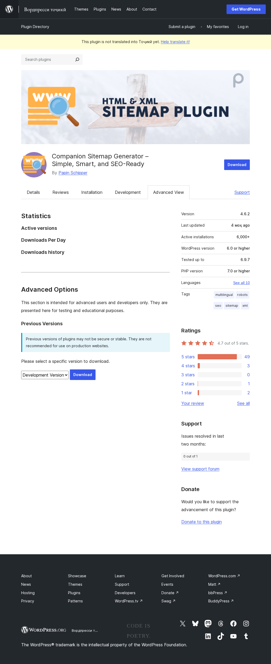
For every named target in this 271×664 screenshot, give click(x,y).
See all (243, 403)
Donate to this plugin (201, 521)
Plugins (74, 592)
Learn (120, 576)
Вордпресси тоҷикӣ (88, 630)
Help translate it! (175, 41)
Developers (125, 592)
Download (237, 164)
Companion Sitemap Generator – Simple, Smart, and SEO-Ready (100, 160)
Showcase (77, 576)
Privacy (27, 601)
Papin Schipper (72, 172)
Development (128, 192)
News (26, 584)
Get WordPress (246, 9)
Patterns (75, 601)
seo (218, 306)
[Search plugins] (77, 59)
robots (242, 295)
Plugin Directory (35, 26)
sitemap (231, 306)
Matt (214, 584)
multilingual (224, 295)
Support (242, 192)
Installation (91, 192)
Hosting (28, 592)
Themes (75, 584)
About (26, 576)
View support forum (200, 468)
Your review (192, 403)
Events (167, 584)
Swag (168, 601)
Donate (170, 592)
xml (245, 306)
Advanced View (168, 192)
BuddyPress (221, 601)
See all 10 (241, 283)
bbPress (217, 592)
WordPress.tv (129, 601)
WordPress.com (224, 576)
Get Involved (172, 576)
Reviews (60, 192)
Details (33, 192)
